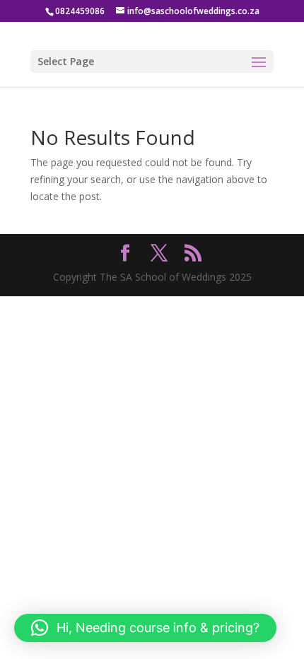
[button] (145, 628)
